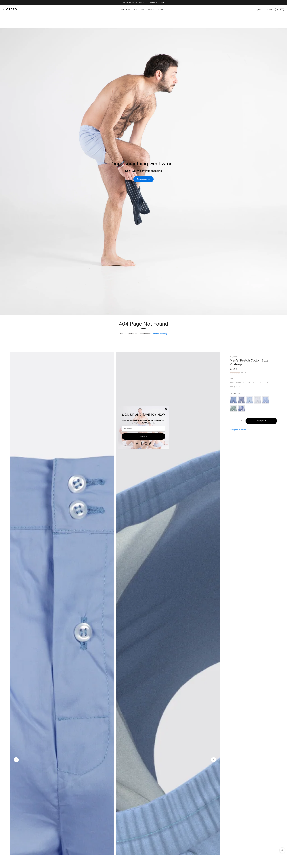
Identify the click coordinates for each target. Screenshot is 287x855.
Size (231, 379)
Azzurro (233, 400)
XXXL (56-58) (235, 387)
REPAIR (160, 10)
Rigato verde (233, 408)
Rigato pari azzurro (249, 400)
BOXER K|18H (139, 10)
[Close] (165, 408)
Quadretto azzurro (265, 400)
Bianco (257, 400)
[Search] (276, 9)
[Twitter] (137, 443)
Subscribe (143, 436)
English (258, 10)
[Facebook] (141, 443)
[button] (16, 759)
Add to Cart (261, 421)
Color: (235, 394)
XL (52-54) (256, 382)
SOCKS (151, 10)
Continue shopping (159, 334)
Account (269, 10)
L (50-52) (246, 382)
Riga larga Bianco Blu (241, 408)
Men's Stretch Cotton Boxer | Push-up (251, 362)
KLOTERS (233, 357)
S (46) (232, 382)
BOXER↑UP (125, 10)
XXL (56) (265, 382)
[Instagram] (146, 443)
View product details (238, 430)
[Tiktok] (150, 443)
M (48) (238, 382)
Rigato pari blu (241, 400)
